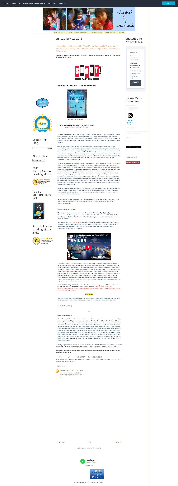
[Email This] (93, 357)
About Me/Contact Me (59, 32)
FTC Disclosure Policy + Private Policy (78, 32)
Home (89, 442)
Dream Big (63, 359)
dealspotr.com (89, 465)
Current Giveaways (110, 32)
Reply (62, 377)
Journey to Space (99, 286)
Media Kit (121, 32)
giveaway (103, 359)
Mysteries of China (70, 290)
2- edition (75, 222)
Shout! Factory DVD (70, 361)
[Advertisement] (89, 422)
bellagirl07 (63, 370)
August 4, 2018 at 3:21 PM (75, 370)
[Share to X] (97, 357)
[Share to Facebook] (99, 357)
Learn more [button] (63, 3)
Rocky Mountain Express (71, 288)
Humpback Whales (84, 288)
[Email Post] (89, 357)
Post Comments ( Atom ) (93, 448)
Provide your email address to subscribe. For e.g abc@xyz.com (135, 76)
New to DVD (60, 361)
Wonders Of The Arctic (96, 288)
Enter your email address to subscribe (135, 65)
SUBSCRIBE (136, 83)
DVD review (96, 359)
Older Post (117, 442)
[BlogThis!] (95, 357)
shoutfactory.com (65, 340)
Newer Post (60, 442)
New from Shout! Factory (114, 359)
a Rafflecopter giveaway (64, 306)
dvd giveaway (87, 359)
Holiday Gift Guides (97, 32)
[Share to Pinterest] (101, 357)
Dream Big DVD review (75, 359)
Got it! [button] (169, 3)
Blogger (101, 482)
